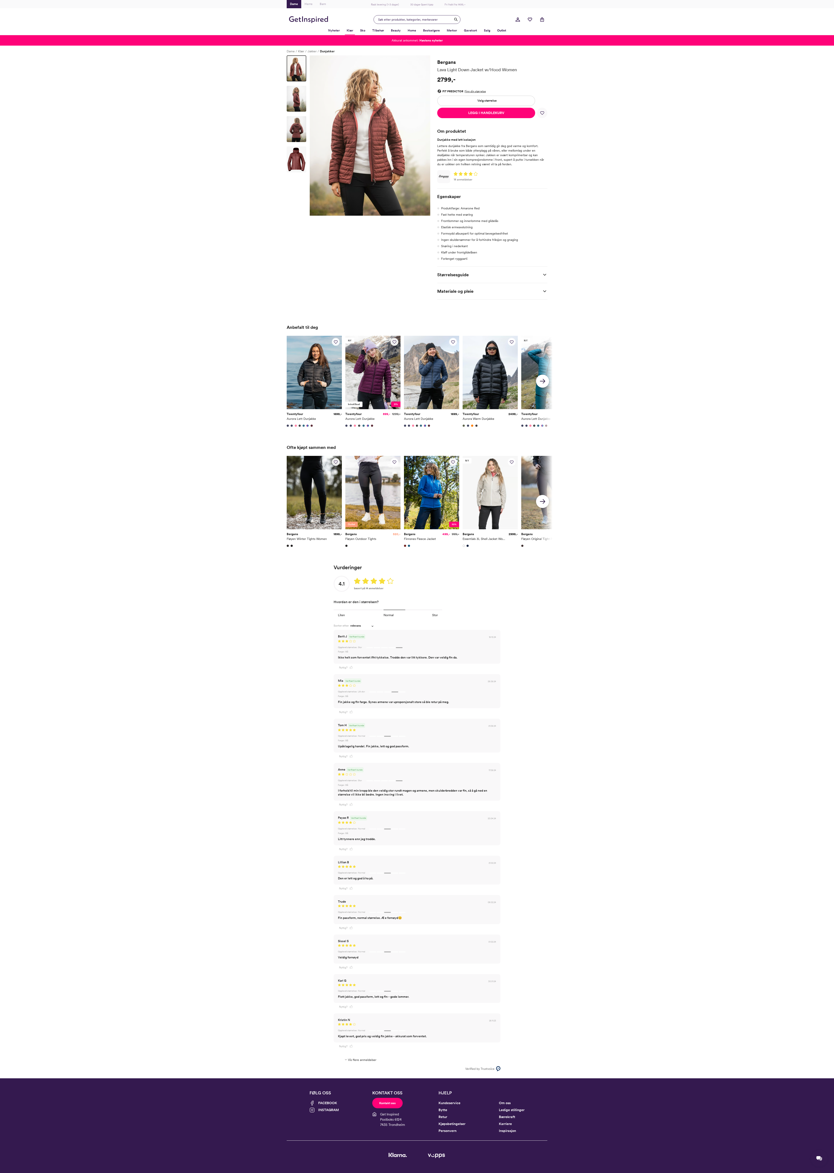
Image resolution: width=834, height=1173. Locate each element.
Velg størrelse (487, 100)
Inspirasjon (507, 1131)
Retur (443, 1117)
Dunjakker (327, 51)
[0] (530, 19)
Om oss (505, 1103)
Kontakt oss (387, 1103)
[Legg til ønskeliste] (542, 113)
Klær (301, 51)
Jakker (312, 51)
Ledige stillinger (512, 1110)
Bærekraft (507, 1117)
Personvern (448, 1131)
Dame (291, 51)
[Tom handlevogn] (542, 19)
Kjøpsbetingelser (452, 1124)
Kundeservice (449, 1103)
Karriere (505, 1124)
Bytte (443, 1110)
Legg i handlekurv (486, 113)
